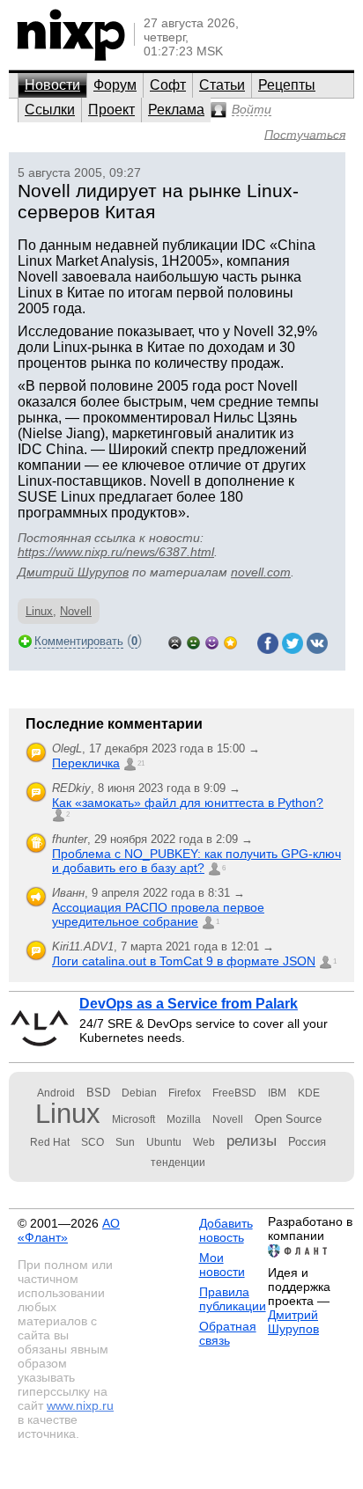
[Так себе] (193, 641)
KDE (309, 1093)
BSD (98, 1092)
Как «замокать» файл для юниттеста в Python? (187, 803)
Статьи (222, 84)
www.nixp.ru (80, 1405)
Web (204, 1142)
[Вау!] (230, 641)
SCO (92, 1142)
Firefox (184, 1093)
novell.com (261, 572)
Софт (168, 84)
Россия (307, 1141)
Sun (125, 1142)
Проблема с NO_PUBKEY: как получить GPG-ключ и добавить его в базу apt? (196, 861)
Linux (39, 611)
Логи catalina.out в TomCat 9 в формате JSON (183, 961)
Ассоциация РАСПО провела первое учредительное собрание (158, 914)
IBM (277, 1093)
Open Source (288, 1119)
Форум (115, 84)
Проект (111, 109)
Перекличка (86, 763)
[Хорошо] (212, 641)
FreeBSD (234, 1093)
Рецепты (286, 84)
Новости (52, 84)
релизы (251, 1140)
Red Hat (50, 1142)
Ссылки (50, 109)
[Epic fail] (175, 641)
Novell (76, 611)
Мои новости (222, 1265)
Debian (139, 1093)
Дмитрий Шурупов (73, 572)
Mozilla (184, 1119)
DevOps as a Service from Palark (188, 1003)
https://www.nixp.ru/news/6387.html (116, 552)
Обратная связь (227, 1333)
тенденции (178, 1162)
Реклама (176, 109)
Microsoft (133, 1119)
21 (140, 763)
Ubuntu (164, 1142)
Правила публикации (232, 1299)
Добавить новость (226, 1230)
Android (56, 1093)
